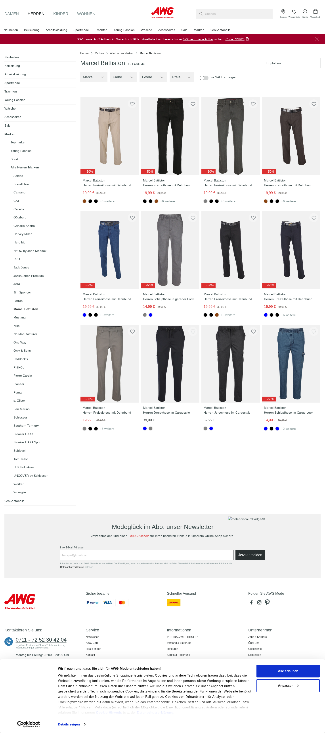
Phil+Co (18, 367)
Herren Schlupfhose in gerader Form (169, 299)
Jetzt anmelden (250, 555)
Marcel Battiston (25, 309)
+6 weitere (107, 201)
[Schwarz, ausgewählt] (145, 201)
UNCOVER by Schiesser (30, 475)
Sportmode (12, 83)
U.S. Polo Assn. (24, 467)
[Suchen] (200, 14)
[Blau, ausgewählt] (84, 315)
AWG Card (92, 642)
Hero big (19, 242)
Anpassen (285, 685)
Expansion (254, 654)
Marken (9, 134)
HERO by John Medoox (29, 251)
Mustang (19, 317)
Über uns (253, 642)
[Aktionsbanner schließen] (317, 39)
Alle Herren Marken (25, 167)
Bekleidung (12, 66)
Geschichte (255, 648)
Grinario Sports (24, 226)
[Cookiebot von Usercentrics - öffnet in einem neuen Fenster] (28, 724)
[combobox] (238, 14)
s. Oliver (19, 400)
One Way (19, 342)
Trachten (10, 91)
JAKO (17, 284)
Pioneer (18, 384)
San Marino (21, 409)
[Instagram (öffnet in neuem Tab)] (260, 604)
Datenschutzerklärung (155, 712)
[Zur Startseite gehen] (162, 12)
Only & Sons (22, 350)
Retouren (172, 648)
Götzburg (20, 217)
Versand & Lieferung (179, 642)
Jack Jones (21, 267)
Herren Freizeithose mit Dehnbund (107, 185)
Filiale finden (93, 648)
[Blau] (150, 315)
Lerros (18, 301)
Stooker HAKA (23, 434)
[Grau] (150, 428)
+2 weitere (288, 428)
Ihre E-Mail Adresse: (72, 547)
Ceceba (18, 209)
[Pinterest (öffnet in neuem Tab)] (267, 604)
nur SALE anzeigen (223, 77)
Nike (16, 326)
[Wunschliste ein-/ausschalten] (132, 103)
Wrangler (19, 492)
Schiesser (20, 417)
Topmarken (18, 142)
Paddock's (20, 359)
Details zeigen (69, 724)
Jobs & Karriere (257, 636)
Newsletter (92, 636)
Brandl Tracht (22, 184)
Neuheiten (11, 57)
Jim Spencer (22, 292)
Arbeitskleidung (15, 74)
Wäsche (10, 108)
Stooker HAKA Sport (27, 442)
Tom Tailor (20, 459)
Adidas (18, 175)
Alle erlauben (288, 671)
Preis (176, 77)
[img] (87, 171)
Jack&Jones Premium (28, 276)
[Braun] (156, 201)
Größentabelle (14, 501)
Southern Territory (26, 425)
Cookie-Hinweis (109, 712)
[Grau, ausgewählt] (205, 201)
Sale (7, 125)
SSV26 (240, 39)
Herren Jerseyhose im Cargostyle (166, 412)
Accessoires (12, 117)
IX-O (16, 259)
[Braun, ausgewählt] (84, 201)
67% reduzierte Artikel (198, 39)
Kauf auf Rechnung (178, 654)
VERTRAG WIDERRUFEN (183, 636)
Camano (19, 192)
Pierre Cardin (22, 375)
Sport (14, 159)
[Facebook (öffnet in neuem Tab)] (252, 604)
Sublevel (19, 450)
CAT (16, 201)
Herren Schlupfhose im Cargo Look (288, 412)
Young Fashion (14, 100)
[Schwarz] (90, 201)
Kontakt (90, 654)
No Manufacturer (25, 334)
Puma (17, 392)
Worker (18, 484)
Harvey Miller (22, 234)
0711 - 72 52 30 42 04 (41, 639)
